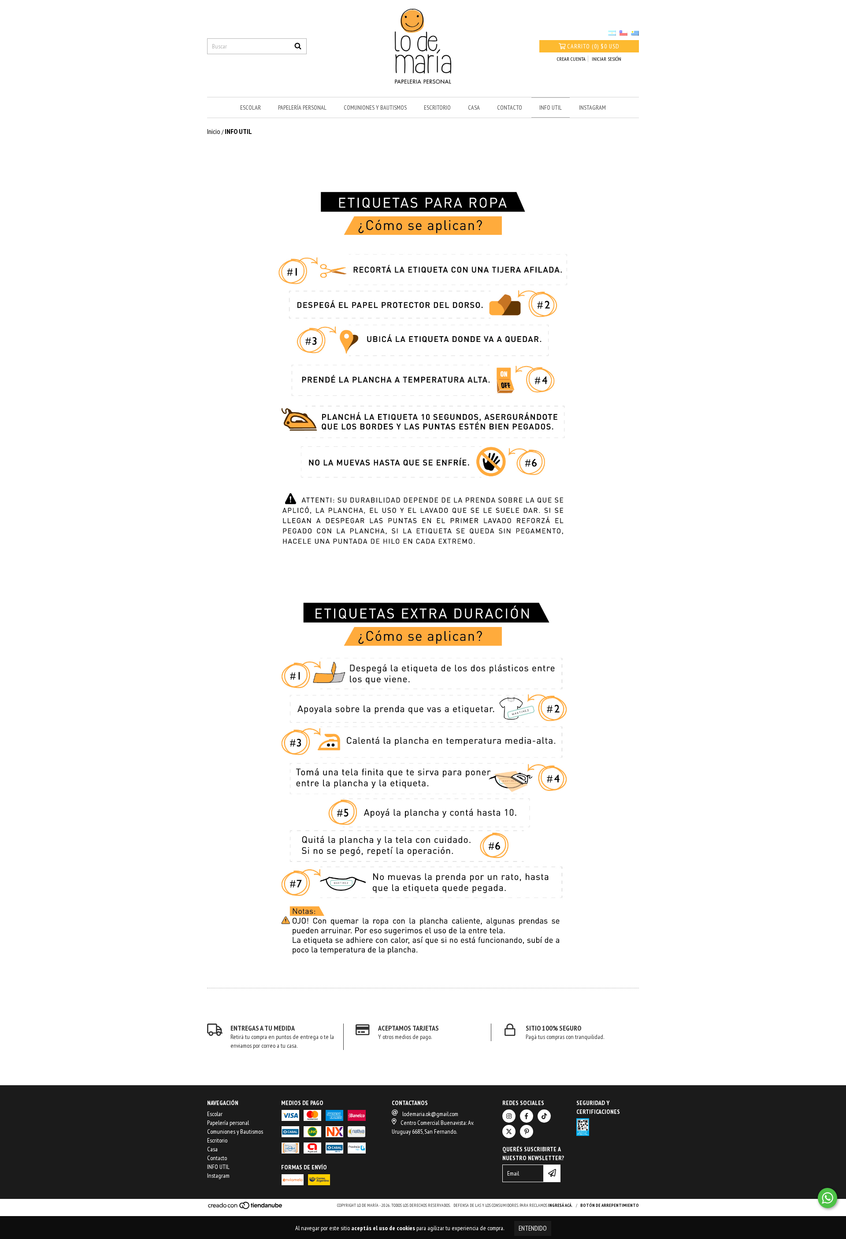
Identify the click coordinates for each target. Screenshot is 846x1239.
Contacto (509, 107)
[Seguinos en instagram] (509, 1116)
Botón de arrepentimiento (609, 1205)
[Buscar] (298, 46)
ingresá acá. (560, 1205)
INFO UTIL (550, 107)
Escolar (250, 107)
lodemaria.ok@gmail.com (430, 1114)
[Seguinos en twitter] (509, 1131)
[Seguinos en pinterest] (526, 1131)
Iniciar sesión (606, 59)
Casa (474, 107)
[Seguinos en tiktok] (544, 1116)
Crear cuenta (571, 59)
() (593, 46)
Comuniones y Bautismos (375, 107)
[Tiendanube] (245, 1208)
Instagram (592, 107)
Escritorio (437, 107)
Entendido (533, 1228)
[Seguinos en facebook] (526, 1116)
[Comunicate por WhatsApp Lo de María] (827, 1198)
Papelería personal (302, 107)
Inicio (213, 131)
